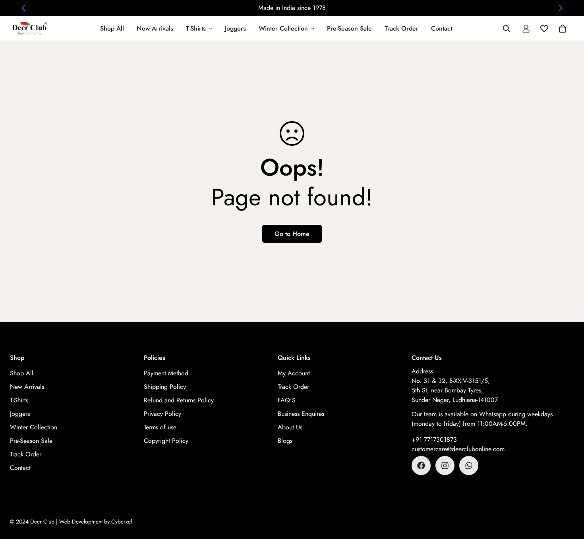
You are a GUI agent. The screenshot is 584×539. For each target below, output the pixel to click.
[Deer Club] (30, 28)
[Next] (560, 8)
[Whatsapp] (468, 465)
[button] (562, 28)
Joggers (235, 28)
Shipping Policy (165, 386)
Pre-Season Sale (349, 28)
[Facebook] (421, 465)
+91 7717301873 (434, 439)
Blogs (285, 440)
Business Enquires (301, 413)
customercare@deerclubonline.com (458, 449)
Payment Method (166, 373)
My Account (294, 373)
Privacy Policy (162, 413)
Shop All (112, 28)
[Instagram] (444, 465)
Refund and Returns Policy (179, 400)
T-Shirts (196, 28)
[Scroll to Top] (568, 496)
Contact (441, 28)
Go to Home (292, 233)
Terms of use (160, 427)
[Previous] (23, 8)
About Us (290, 427)
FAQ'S (287, 400)
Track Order (401, 28)
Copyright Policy (166, 440)
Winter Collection (283, 28)
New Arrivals (155, 28)
